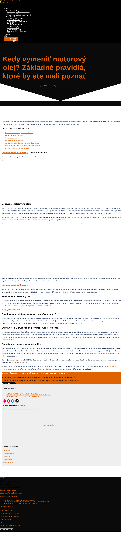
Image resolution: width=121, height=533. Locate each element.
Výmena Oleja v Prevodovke (17, 21)
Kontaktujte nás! (9, 383)
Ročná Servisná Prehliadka (17, 18)
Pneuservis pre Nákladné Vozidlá (19, 15)
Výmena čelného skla (14, 29)
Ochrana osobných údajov (8, 490)
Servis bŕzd (6, 456)
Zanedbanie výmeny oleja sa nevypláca (17, 148)
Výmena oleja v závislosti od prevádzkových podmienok (22, 145)
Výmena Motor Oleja (14, 20)
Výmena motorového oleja (13, 138)
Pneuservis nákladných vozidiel (10, 516)
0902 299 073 (4, 0)
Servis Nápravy (12, 26)
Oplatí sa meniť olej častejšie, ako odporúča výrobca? (22, 143)
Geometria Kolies (13, 13)
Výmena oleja (7, 450)
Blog (1, 522)
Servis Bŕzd (11, 23)
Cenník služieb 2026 (6, 510)
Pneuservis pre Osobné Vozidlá (18, 12)
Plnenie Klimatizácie (14, 24)
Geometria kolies (5, 519)
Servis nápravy (7, 459)
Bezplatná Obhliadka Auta (16, 31)
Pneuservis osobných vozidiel (9, 513)
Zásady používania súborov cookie (11, 493)
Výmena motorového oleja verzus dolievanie (19, 133)
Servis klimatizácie (8, 453)
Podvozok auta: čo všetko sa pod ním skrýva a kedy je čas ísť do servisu (28, 395)
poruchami (15, 362)
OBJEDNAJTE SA (10, 39)
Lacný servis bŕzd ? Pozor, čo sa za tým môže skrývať (23, 396)
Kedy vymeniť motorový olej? (14, 140)
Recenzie (7, 34)
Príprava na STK (13, 28)
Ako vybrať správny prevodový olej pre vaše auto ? (22, 393)
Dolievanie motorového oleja (14, 135)
